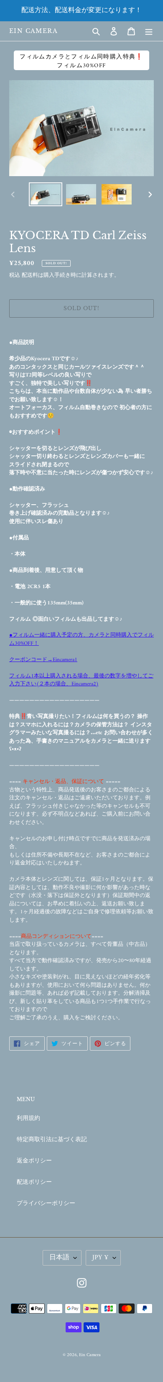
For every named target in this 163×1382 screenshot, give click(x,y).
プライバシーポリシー (46, 1203)
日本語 (59, 1257)
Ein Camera (33, 31)
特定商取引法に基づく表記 (52, 1139)
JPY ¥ (100, 1257)
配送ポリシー (34, 1182)
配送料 (30, 275)
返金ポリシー (34, 1161)
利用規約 (28, 1118)
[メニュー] (149, 31)
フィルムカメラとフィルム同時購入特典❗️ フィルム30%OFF (81, 61)
